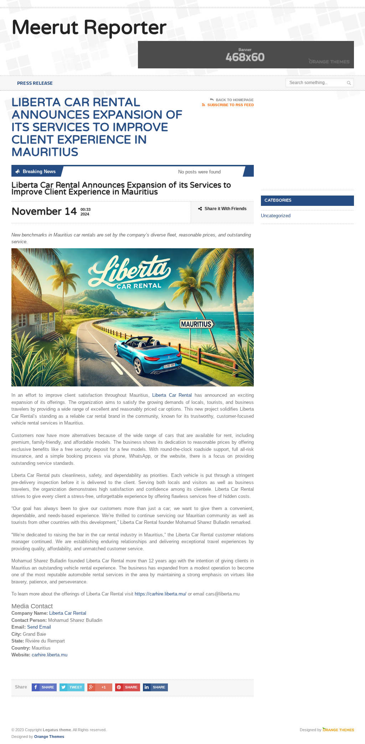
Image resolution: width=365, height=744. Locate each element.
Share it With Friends (226, 208)
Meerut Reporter (88, 28)
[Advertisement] (313, 140)
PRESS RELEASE (35, 83)
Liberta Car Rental (172, 395)
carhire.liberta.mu (49, 654)
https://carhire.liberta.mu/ (160, 594)
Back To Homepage (235, 100)
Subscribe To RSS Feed (230, 105)
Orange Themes (49, 736)
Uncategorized (276, 215)
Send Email (39, 627)
